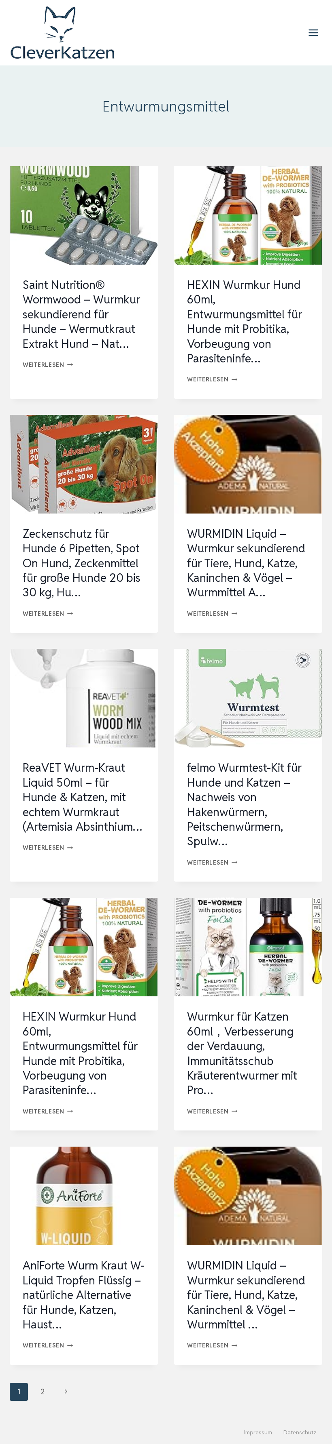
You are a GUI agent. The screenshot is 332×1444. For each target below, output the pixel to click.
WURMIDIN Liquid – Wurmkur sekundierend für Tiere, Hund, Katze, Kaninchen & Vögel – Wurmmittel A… (246, 563)
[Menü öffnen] (313, 32)
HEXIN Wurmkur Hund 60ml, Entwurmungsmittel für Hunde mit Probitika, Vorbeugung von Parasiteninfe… (244, 322)
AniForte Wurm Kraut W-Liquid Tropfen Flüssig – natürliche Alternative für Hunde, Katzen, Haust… (84, 1295)
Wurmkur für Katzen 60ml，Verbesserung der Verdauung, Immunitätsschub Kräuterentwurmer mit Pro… (242, 1053)
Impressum (258, 1432)
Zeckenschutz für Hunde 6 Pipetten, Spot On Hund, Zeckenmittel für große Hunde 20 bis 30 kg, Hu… (81, 563)
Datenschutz (300, 1432)
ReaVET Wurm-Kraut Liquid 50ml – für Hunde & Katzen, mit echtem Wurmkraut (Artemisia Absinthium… (82, 797)
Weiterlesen (48, 364)
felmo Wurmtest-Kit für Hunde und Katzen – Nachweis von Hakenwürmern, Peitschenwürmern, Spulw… (244, 804)
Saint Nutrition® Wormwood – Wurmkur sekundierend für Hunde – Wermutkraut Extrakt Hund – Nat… (81, 314)
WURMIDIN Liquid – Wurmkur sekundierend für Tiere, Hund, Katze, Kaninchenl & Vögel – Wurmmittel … (246, 1295)
